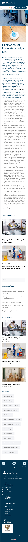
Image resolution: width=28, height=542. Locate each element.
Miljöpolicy (8, 511)
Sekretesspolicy (9, 515)
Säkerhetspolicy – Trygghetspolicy (9, 508)
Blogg (6, 513)
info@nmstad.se (9, 489)
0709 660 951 (8, 487)
